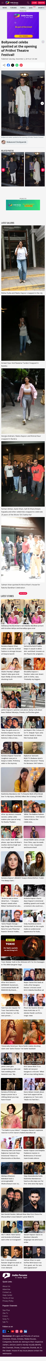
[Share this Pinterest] (21, 65)
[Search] (28, 2)
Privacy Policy (8, 1301)
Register (41, 3)
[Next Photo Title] (38, 103)
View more (23, 593)
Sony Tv (6, 1319)
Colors (5, 1316)
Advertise (6, 1289)
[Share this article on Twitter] (12, 65)
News (5, 8)
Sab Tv (5, 1322)
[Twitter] (8, 1331)
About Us (6, 1286)
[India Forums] (11, 2)
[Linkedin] (25, 1331)
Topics (22, 8)
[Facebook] (4, 1331)
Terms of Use (8, 1298)
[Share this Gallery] (4, 65)
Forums (13, 8)
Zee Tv (5, 1313)
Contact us (7, 1292)
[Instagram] (16, 1331)
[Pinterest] (21, 1331)
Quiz (31, 8)
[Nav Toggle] (2, 2)
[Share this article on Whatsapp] (16, 65)
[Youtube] (12, 1331)
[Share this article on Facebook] (8, 65)
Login (34, 3)
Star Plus (6, 1310)
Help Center (7, 1295)
